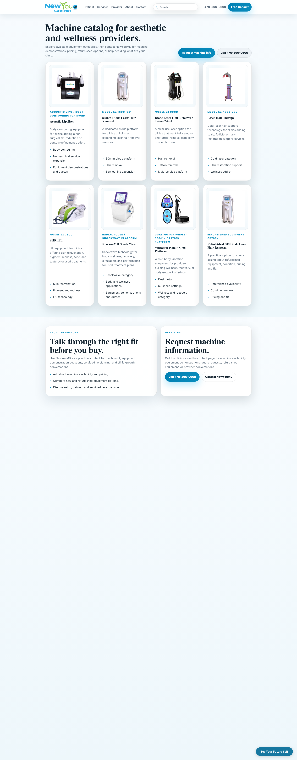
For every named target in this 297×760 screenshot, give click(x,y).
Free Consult (240, 7)
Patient (89, 7)
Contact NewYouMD (219, 376)
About (129, 7)
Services (102, 7)
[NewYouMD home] (61, 7)
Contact (141, 7)
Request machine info (196, 52)
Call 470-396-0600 (234, 52)
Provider (116, 7)
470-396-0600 (215, 7)
